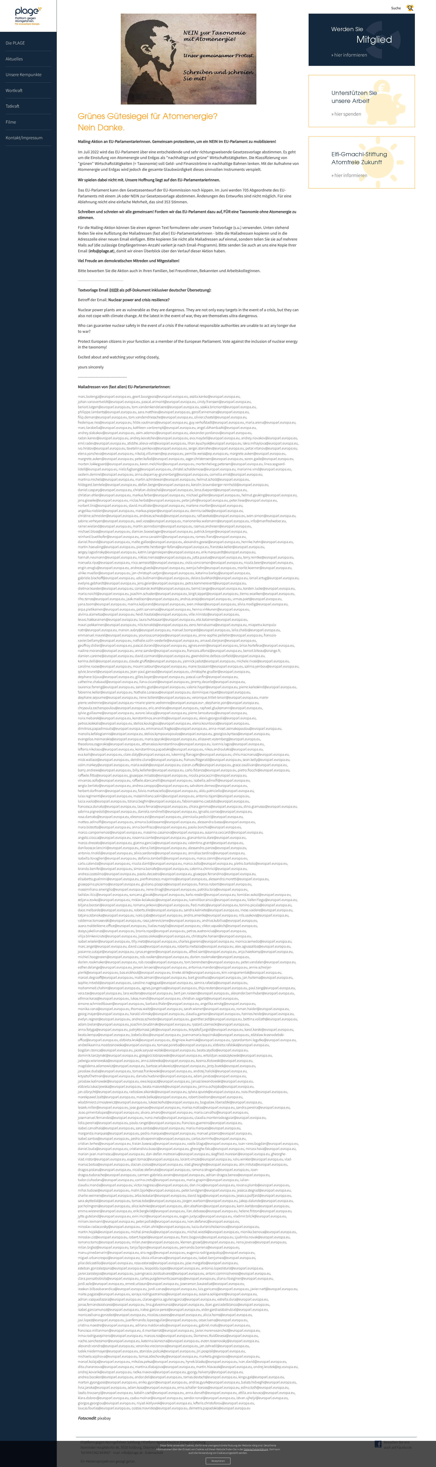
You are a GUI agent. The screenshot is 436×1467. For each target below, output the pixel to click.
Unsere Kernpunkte (24, 74)
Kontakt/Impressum (24, 137)
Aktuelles (14, 59)
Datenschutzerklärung (256, 1449)
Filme (11, 122)
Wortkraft (14, 90)
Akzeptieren (218, 1460)
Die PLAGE (15, 43)
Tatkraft (12, 106)
